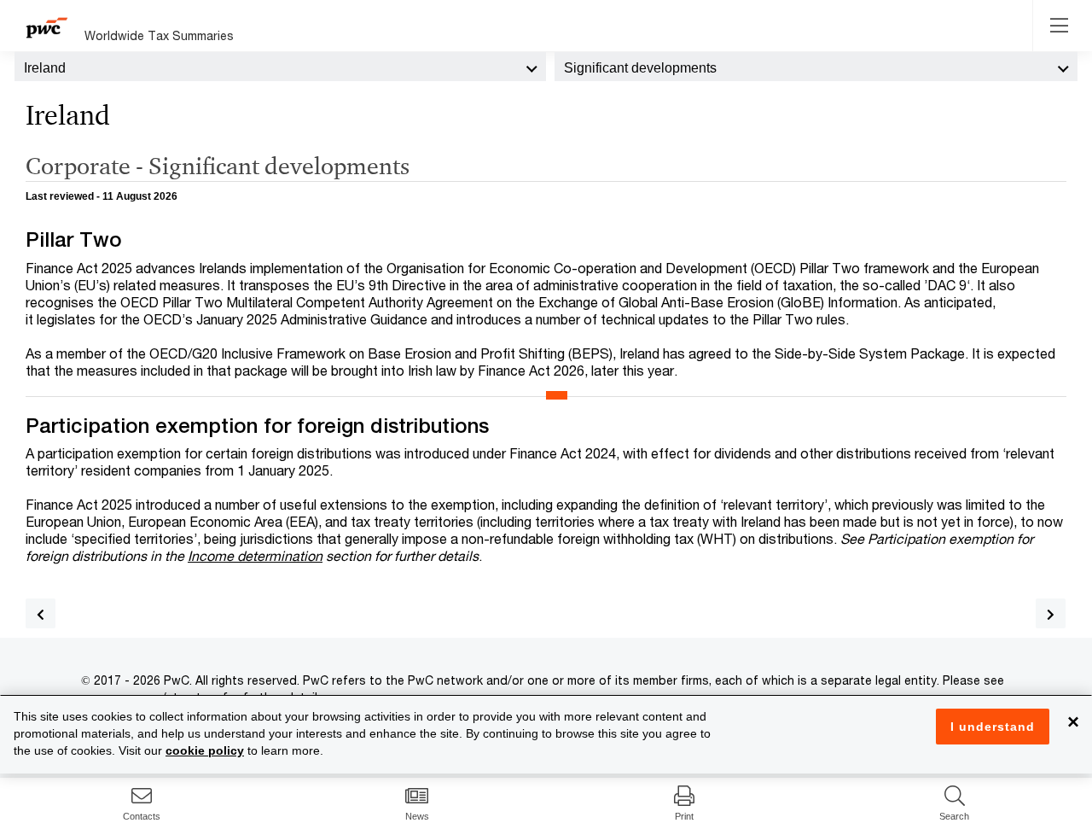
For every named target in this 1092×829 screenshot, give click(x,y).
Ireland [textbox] (45, 68)
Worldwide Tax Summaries (159, 35)
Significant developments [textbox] (640, 68)
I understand (992, 726)
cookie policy (205, 750)
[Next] (1051, 613)
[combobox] (280, 66)
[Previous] (40, 613)
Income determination (255, 555)
